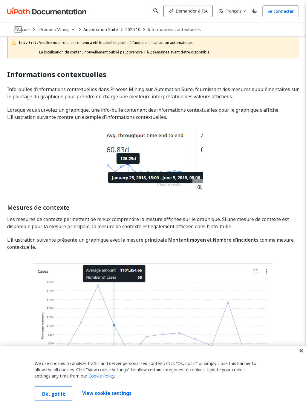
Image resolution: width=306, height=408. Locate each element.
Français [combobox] (230, 11)
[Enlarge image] (153, 160)
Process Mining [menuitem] (54, 29)
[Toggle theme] (254, 11)
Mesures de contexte (38, 207)
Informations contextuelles (174, 29)
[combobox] (57, 29)
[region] (153, 377)
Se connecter (280, 11)
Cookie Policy (101, 376)
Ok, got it (53, 394)
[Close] (301, 350)
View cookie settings (106, 393)
